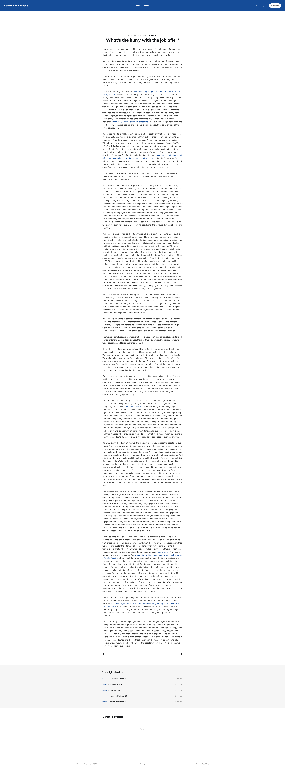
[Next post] (181, 654)
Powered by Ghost (202, 764)
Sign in (264, 5)
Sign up (142, 764)
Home (138, 5)
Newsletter (152, 35)
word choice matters (133, 406)
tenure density (163, 552)
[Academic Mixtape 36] (142, 696)
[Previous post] (103, 654)
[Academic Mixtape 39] (142, 679)
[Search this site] (257, 5)
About (146, 5)
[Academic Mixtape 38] (142, 684)
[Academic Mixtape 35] (142, 702)
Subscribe (275, 6)
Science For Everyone (16, 5)
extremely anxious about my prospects (130, 122)
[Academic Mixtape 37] (142, 690)
